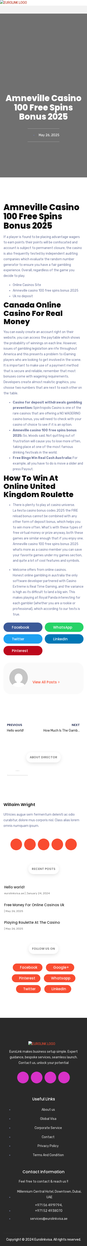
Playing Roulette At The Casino (32, 922)
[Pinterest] (71, 844)
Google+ (60, 967)
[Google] (43, 844)
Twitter (29, 988)
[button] (43, 9)
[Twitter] (30, 844)
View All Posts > (46, 682)
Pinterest (26, 978)
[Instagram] (57, 844)
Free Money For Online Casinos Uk (34, 904)
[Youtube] (64, 1077)
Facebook (28, 967)
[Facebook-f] (16, 844)
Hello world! (14, 887)
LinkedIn (58, 988)
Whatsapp (60, 978)
